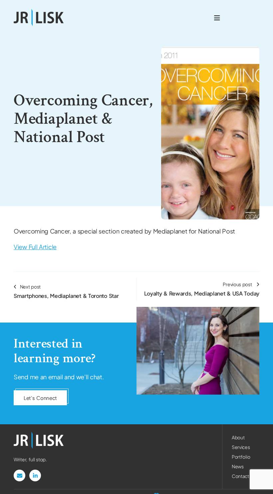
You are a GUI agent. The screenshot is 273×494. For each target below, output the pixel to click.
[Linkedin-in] (35, 475)
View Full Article (35, 247)
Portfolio (241, 457)
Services (241, 447)
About (238, 437)
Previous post (201, 289)
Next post (66, 291)
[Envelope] (19, 475)
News (238, 466)
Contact (240, 476)
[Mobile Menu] (217, 17)
